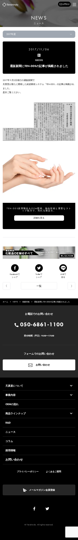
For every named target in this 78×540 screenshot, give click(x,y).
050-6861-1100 (41, 324)
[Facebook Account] (34, 509)
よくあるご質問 (53, 471)
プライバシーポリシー (28, 471)
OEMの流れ (12, 404)
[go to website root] (10, 4)
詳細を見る (39, 217)
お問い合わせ (42, 364)
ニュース (10, 432)
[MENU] (74, 4)
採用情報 (10, 450)
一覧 (39, 286)
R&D (8, 422)
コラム (9, 441)
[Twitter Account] (47, 509)
